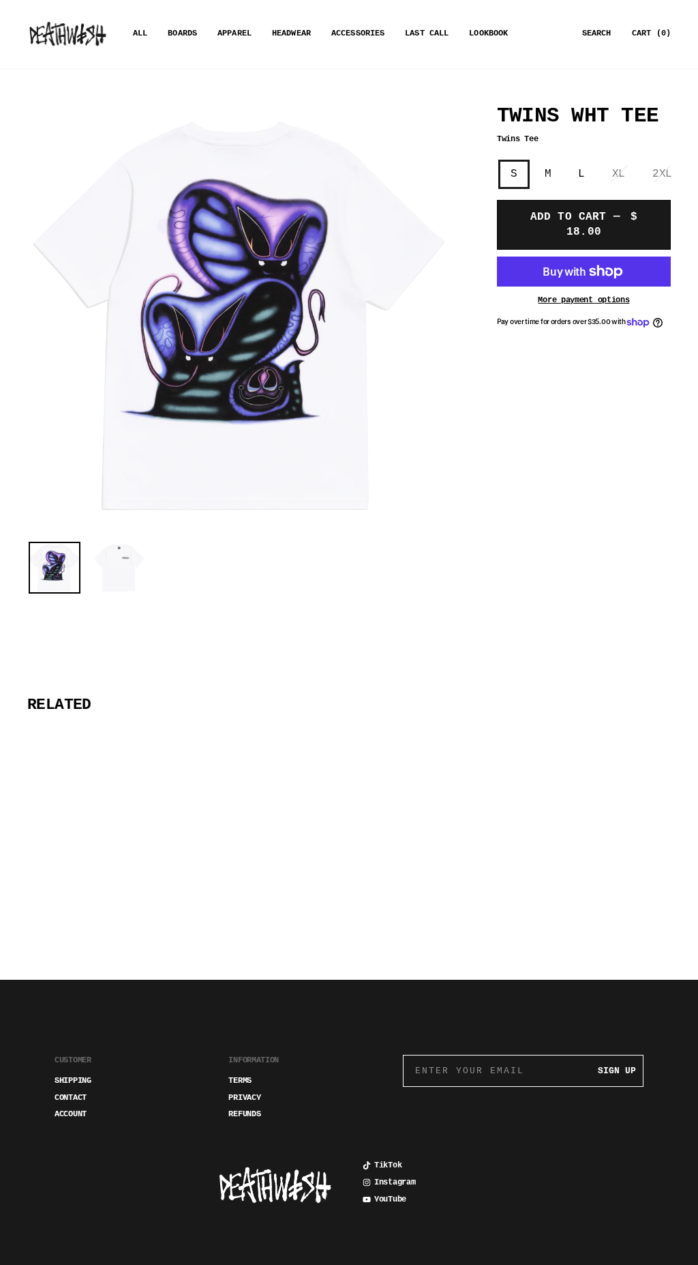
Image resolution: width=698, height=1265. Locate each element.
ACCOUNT (71, 1114)
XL (618, 174)
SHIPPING (73, 1081)
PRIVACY (244, 1098)
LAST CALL (427, 33)
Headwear (291, 33)
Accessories (357, 33)
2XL (662, 174)
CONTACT (71, 1098)
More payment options (583, 300)
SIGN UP (617, 1071)
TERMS (240, 1081)
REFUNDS (244, 1114)
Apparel (234, 33)
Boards (182, 33)
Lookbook (488, 33)
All (140, 33)
